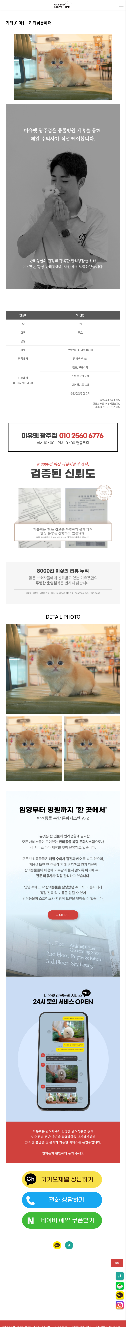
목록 (117, 1262)
